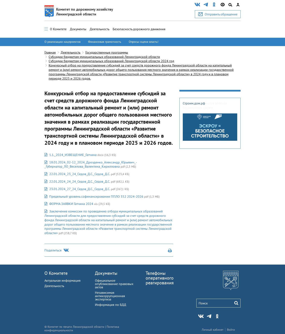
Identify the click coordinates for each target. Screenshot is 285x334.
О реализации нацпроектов (62, 42)
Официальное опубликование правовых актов (114, 283)
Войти (231, 329)
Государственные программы (106, 52)
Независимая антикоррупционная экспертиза (110, 295)
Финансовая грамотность (104, 42)
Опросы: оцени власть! (143, 42)
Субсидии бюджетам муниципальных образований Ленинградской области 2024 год (111, 61)
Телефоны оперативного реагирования (160, 278)
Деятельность (99, 29)
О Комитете (58, 29)
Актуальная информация (62, 280)
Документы (78, 29)
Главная (50, 52)
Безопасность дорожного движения (139, 29)
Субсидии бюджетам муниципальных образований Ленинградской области (104, 57)
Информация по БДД (110, 305)
